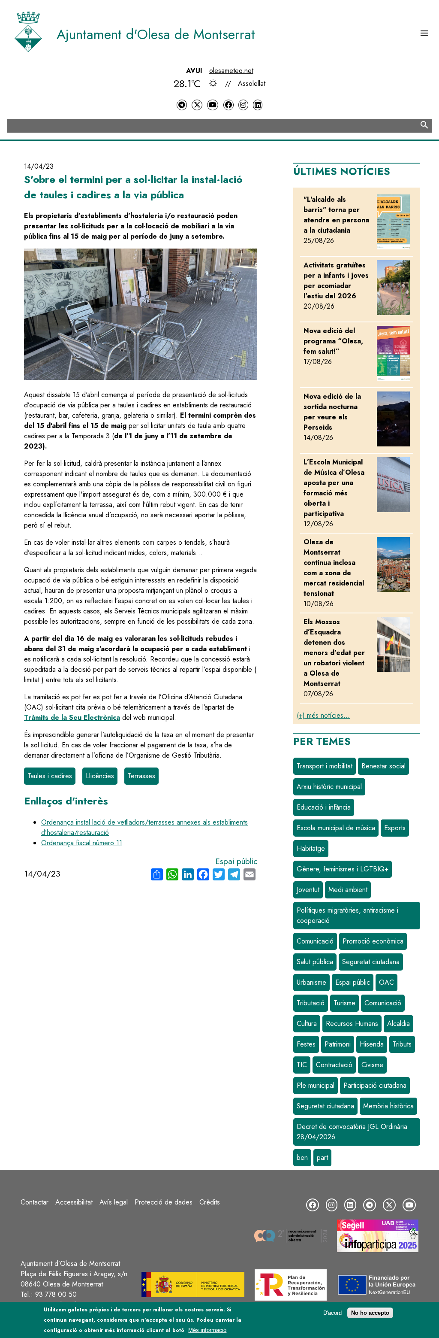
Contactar (34, 1202)
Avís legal (113, 1202)
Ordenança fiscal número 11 (81, 843)
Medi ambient (347, 890)
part (322, 1157)
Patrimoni (338, 1044)
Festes (306, 1044)
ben (302, 1157)
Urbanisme (311, 982)
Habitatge (311, 848)
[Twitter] (197, 105)
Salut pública (315, 962)
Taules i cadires (49, 776)
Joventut (308, 890)
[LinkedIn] (257, 105)
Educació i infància (324, 807)
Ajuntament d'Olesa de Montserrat (156, 34)
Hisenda (372, 1044)
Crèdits (209, 1202)
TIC (302, 1065)
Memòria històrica (388, 1106)
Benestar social (383, 766)
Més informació (207, 1330)
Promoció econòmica (373, 941)
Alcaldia (398, 1024)
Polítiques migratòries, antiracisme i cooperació (347, 915)
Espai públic (236, 861)
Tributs (402, 1044)
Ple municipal (315, 1085)
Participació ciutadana (374, 1085)
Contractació (334, 1065)
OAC (386, 982)
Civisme (372, 1065)
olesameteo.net (231, 71)
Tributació (311, 1003)
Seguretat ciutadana (371, 962)
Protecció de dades (163, 1202)
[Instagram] (243, 105)
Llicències (100, 776)
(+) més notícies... (323, 715)
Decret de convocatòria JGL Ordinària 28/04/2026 (352, 1132)
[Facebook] (228, 105)
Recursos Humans (352, 1024)
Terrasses (141, 776)
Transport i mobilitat (324, 766)
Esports (395, 828)
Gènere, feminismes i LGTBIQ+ (342, 869)
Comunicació (315, 941)
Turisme (344, 1003)
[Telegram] (182, 105)
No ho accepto (370, 1313)
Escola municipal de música (336, 828)
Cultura (307, 1024)
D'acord (332, 1313)
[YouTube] (212, 105)
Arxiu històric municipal (329, 787)
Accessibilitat (74, 1202)
